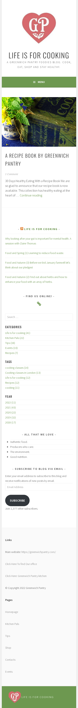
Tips (7, 636)
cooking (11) (12, 387)
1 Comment (11, 174)
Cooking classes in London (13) (23, 372)
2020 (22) (10, 412)
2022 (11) (10, 402)
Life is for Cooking (39, 55)
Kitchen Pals (12, 624)
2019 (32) (10, 417)
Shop (8, 647)
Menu (41, 82)
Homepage (11, 612)
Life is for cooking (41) (17, 333)
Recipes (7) (11, 353)
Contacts (10, 659)
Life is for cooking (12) (17, 377)
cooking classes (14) (16, 367)
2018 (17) (10, 422)
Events (9, 671)
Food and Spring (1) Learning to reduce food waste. (34, 253)
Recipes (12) (12, 382)
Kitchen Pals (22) (14, 338)
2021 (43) (10, 407)
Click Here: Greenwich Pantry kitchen (26, 576)
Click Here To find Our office (21, 564)
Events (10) (11, 348)
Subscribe (17, 500)
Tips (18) (10, 343)
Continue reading (31, 195)
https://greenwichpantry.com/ (38, 552)
